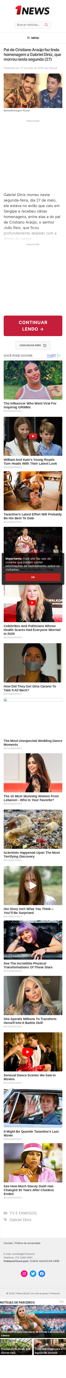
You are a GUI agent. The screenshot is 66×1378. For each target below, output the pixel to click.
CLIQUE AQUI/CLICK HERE (44, 1261)
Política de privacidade (28, 1243)
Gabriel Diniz (21, 1220)
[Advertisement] (33, 156)
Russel (53, 67)
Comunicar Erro (30, 345)
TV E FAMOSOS (23, 1213)
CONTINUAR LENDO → (33, 326)
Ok (33, 577)
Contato (8, 1243)
